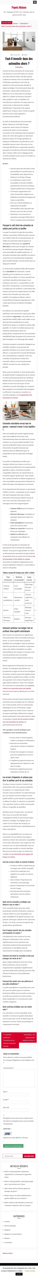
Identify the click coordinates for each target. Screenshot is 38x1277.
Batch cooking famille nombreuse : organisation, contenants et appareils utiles (17, 1174)
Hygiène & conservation (13, 1234)
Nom (5, 1092)
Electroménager (10, 1226)
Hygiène (7, 1230)
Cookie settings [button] (30, 1271)
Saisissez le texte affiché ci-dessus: (15, 1138)
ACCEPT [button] (19, 1274)
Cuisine (7, 1221)
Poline (25, 55)
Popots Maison (19, 7)
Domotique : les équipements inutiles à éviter (28, 1037)
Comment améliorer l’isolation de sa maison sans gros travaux (9, 1040)
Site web (6, 1107)
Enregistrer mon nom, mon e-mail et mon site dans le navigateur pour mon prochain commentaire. (18, 1121)
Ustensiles (19, 67)
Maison (7, 1238)
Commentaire (8, 1068)
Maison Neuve (8, 1253)
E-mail (6, 1099)
